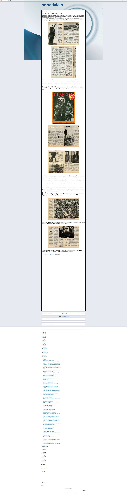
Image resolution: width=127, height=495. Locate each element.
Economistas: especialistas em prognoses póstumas (51, 439)
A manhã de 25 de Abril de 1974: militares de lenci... (51, 383)
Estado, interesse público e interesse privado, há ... (51, 416)
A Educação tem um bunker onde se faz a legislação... (51, 413)
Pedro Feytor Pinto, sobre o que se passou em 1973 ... (51, 425)
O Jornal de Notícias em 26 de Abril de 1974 (50, 378)
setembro (45, 352)
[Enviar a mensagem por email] (55, 254)
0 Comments (52, 254)
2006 (43, 457)
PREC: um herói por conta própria (48, 431)
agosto (44, 353)
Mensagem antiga (81, 313)
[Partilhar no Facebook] (58, 254)
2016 (43, 344)
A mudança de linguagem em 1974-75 (49, 424)
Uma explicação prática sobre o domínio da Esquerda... (52, 423)
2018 (43, 341)
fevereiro (44, 446)
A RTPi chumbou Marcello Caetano (48, 360)
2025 (43, 332)
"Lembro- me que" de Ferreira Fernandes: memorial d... (52, 395)
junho (44, 356)
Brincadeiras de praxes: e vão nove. (48, 389)
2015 (43, 345)
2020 (43, 339)
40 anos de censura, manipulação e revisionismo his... (51, 432)
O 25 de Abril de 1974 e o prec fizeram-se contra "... (51, 402)
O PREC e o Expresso (46, 435)
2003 (43, 461)
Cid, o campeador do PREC (47, 397)
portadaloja (52, 5)
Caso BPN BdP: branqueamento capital (49, 440)
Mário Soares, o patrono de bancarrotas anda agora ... (51, 387)
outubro (44, 351)
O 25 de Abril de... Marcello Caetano (49, 409)
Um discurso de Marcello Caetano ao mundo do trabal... (52, 390)
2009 (43, 455)
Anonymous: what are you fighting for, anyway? (50, 374)
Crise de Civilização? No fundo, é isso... (49, 436)
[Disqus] (63, 270)
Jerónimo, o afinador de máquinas (48, 427)
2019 (43, 340)
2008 (43, 456)
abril (44, 359)
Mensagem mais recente (46, 313)
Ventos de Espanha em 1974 (47, 406)
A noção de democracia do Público (48, 375)
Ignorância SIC (45, 379)
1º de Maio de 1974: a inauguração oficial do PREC (51, 361)
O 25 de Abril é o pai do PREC (48, 405)
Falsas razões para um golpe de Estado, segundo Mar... (52, 391)
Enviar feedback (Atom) (65, 316)
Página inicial (64, 313)
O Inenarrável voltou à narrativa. (48, 428)
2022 (43, 336)
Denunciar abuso (44, 468)
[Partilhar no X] (57, 254)
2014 (43, 347)
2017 (43, 343)
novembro (45, 349)
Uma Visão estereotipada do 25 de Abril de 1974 (50, 386)
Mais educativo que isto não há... (48, 401)
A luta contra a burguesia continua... (48, 417)
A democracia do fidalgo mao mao (48, 410)
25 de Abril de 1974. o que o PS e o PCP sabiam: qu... (51, 398)
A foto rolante (45, 368)
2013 (43, 449)
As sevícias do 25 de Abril (47, 408)
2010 (43, 453)
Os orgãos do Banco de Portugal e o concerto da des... (51, 429)
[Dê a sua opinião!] (56, 254)
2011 (43, 452)
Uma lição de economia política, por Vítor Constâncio (51, 443)
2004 (43, 460)
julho (44, 355)
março (44, 445)
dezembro (45, 348)
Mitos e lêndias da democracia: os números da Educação (52, 367)
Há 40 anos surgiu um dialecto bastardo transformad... (51, 364)
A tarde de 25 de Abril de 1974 (48, 382)
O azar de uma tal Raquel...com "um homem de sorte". (51, 363)
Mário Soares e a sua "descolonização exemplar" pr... (51, 372)
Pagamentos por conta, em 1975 (48, 442)
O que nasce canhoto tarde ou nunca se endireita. (51, 376)
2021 (43, 337)
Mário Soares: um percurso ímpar (48, 394)
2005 (43, 459)
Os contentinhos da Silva (47, 421)
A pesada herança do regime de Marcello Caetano (51, 393)
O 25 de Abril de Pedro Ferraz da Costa (49, 412)
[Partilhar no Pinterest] (59, 254)
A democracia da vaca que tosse (48, 371)
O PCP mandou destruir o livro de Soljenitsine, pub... (51, 420)
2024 (43, 333)
